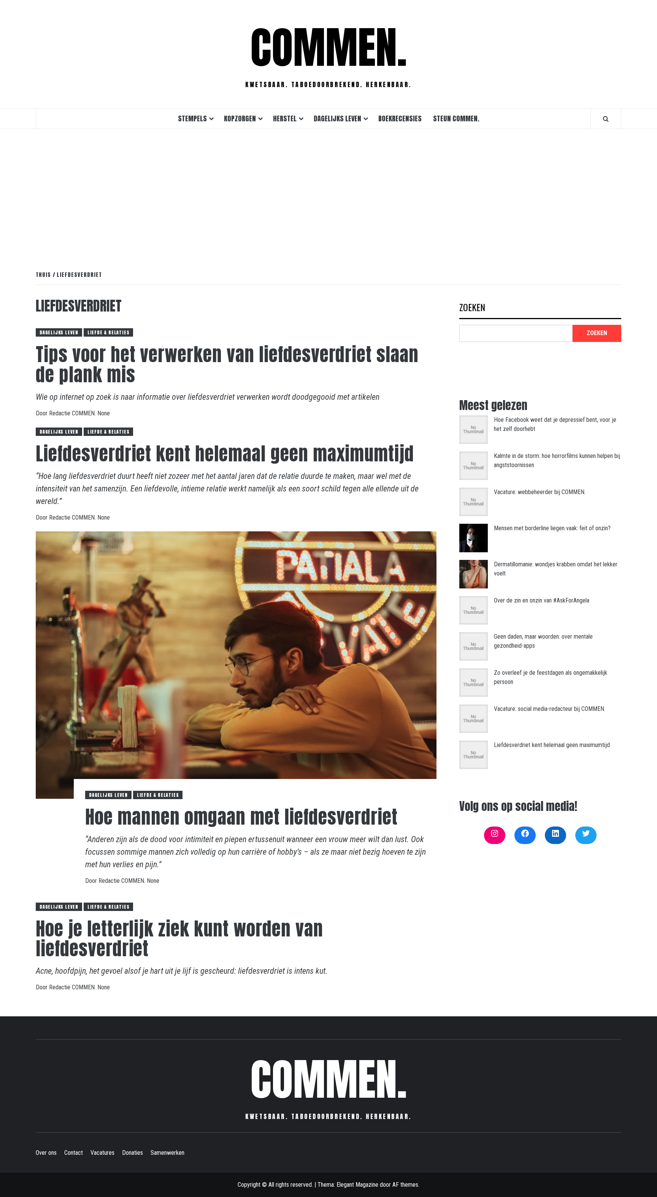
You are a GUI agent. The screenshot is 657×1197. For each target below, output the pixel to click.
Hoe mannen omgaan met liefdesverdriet (241, 817)
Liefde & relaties (108, 332)
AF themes (405, 1184)
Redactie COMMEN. (73, 413)
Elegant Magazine (357, 1184)
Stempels (192, 118)
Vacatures (102, 1152)
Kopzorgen (240, 118)
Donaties (132, 1152)
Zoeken (472, 308)
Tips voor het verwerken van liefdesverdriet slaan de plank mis (227, 364)
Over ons (46, 1152)
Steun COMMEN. (456, 118)
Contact (73, 1152)
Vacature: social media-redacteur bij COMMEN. (549, 708)
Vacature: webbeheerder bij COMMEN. (540, 492)
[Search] (606, 118)
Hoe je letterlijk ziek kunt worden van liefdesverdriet (179, 939)
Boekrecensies (400, 118)
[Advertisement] (328, 191)
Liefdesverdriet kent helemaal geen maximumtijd (225, 453)
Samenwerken (167, 1152)
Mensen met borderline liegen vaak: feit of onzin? (552, 528)
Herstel (285, 118)
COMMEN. (328, 47)
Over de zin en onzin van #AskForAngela (541, 600)
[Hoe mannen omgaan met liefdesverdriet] (236, 664)
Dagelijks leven (337, 118)
